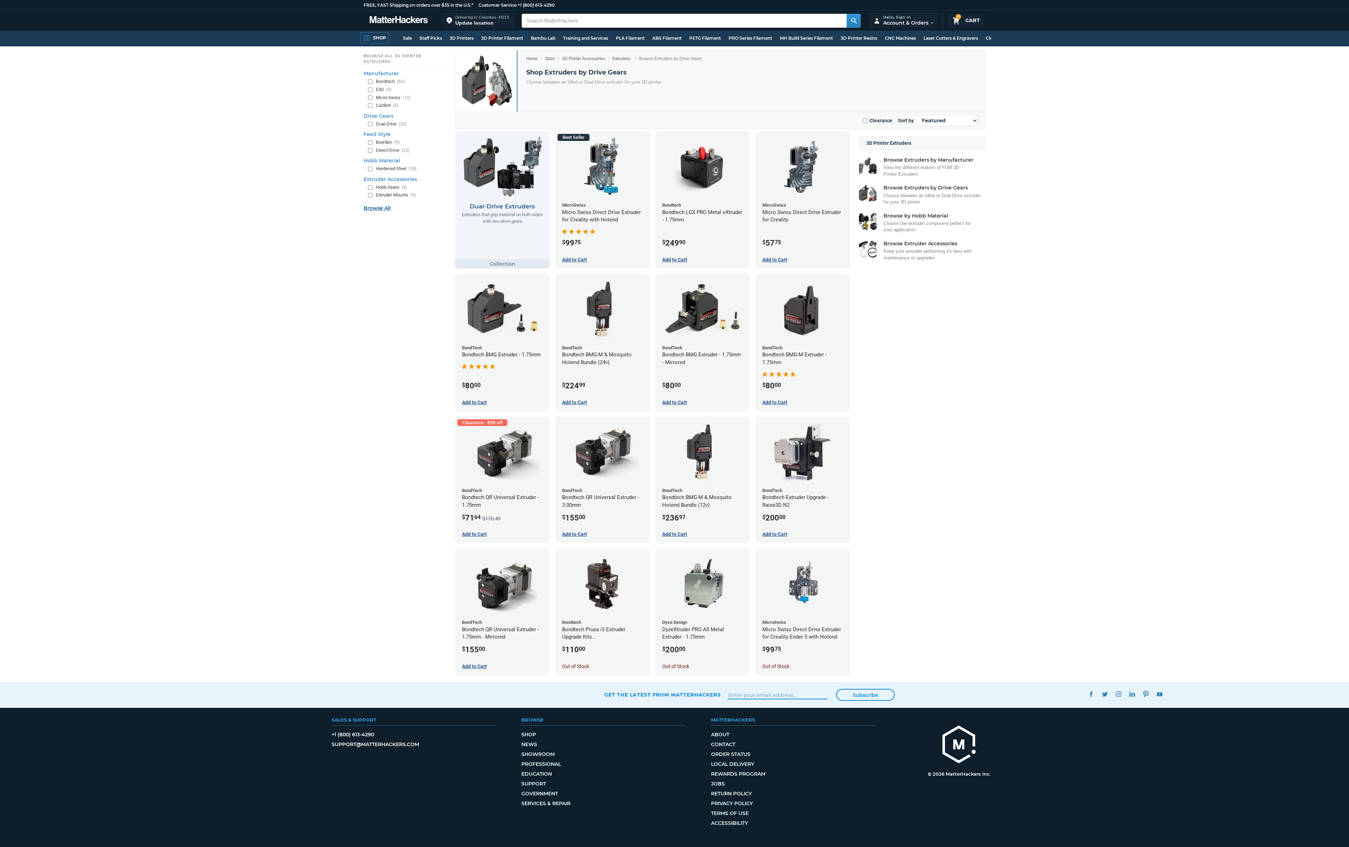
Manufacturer (381, 73)
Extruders (621, 58)
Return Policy (731, 793)
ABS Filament (667, 38)
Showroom (538, 754)
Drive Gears (378, 116)
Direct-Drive (393, 150)
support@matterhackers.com (375, 744)
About (720, 734)
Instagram (1118, 694)
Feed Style (377, 134)
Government (539, 793)
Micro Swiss (393, 97)
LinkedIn (1132, 694)
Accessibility (729, 823)
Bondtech (390, 81)
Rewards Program (738, 774)
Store (550, 58)
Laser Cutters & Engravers (951, 38)
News (529, 744)
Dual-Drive (391, 124)
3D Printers (462, 38)
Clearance (880, 120)
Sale (407, 38)
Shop (528, 734)
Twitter (1105, 694)
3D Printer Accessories (583, 58)
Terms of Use (730, 813)
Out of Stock (575, 666)
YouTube (1159, 694)
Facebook (1091, 694)
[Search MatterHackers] (854, 21)
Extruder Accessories (390, 179)
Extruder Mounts (396, 195)
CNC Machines (900, 38)
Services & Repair (546, 803)
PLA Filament (630, 38)
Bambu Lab (543, 38)
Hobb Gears (391, 187)
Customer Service (497, 5)
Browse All (377, 208)
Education (536, 774)
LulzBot (387, 105)
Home (532, 58)
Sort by (906, 120)
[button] (478, 20)
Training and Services (585, 38)
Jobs (718, 784)
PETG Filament (705, 38)
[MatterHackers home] (399, 20)
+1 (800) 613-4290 (536, 5)
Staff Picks (430, 38)
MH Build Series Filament (806, 38)
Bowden (388, 142)
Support (533, 784)
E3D (384, 89)
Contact (723, 744)
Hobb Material (382, 160)
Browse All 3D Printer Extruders (393, 58)
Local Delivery (732, 764)
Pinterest (1146, 694)
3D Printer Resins (859, 38)
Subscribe (865, 695)
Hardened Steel (396, 168)
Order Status (730, 754)
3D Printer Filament (502, 38)
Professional (541, 764)
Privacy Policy (732, 803)
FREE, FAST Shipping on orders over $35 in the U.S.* (418, 5)
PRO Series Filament (750, 38)
